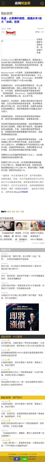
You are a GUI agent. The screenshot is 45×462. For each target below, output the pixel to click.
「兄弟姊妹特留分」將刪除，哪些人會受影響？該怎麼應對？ (7, 236)
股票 (9, 212)
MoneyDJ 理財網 (11, 34)
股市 (18, 212)
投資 (13, 212)
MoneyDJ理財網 (21, 192)
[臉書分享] (17, 459)
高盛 (22, 212)
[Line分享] (25, 459)
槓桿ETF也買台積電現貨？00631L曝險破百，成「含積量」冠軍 (37, 236)
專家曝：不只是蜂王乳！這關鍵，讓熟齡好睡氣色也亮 (22, 236)
